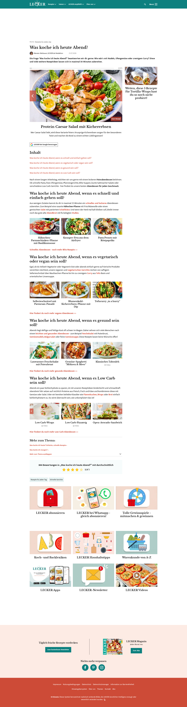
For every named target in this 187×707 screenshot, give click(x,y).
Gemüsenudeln (37, 337)
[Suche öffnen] (145, 4)
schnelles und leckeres (96, 203)
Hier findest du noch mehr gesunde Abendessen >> (53, 371)
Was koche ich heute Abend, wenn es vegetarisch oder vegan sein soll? (61, 163)
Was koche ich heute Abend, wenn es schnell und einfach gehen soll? (60, 158)
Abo (113, 689)
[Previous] (33, 95)
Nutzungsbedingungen (71, 684)
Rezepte (51, 4)
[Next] (119, 95)
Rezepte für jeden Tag (43, 41)
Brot (111, 394)
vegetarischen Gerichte (79, 270)
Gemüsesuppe (71, 337)
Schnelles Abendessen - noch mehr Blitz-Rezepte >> (53, 250)
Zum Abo (136, 650)
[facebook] (85, 667)
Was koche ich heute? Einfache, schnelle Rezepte (48, 445)
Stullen (75, 213)
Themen (100, 689)
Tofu (98, 273)
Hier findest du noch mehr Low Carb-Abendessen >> (54, 432)
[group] (76, 104)
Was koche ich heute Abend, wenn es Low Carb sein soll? (55, 173)
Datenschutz (86, 684)
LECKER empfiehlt (75, 4)
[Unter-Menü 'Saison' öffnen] (65, 4)
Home (32, 41)
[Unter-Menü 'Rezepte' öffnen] (55, 4)
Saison (61, 4)
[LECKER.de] (37, 4)
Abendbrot (52, 213)
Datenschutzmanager (101, 684)
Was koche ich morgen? (38, 450)
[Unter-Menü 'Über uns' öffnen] (94, 4)
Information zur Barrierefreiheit (122, 684)
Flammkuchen (90, 394)
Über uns (89, 4)
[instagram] (101, 667)
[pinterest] (93, 667)
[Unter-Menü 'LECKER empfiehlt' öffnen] (83, 4)
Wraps (100, 394)
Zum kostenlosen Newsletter (58, 649)
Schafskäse (64, 210)
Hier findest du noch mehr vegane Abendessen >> (53, 313)
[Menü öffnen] (156, 4)
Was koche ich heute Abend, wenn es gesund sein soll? (54, 168)
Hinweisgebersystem (79, 689)
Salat (43, 210)
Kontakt (108, 689)
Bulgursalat (49, 337)
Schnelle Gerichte (56, 479)
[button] (76, 162)
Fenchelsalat (88, 333)
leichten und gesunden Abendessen (52, 333)
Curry (89, 273)
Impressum (57, 684)
